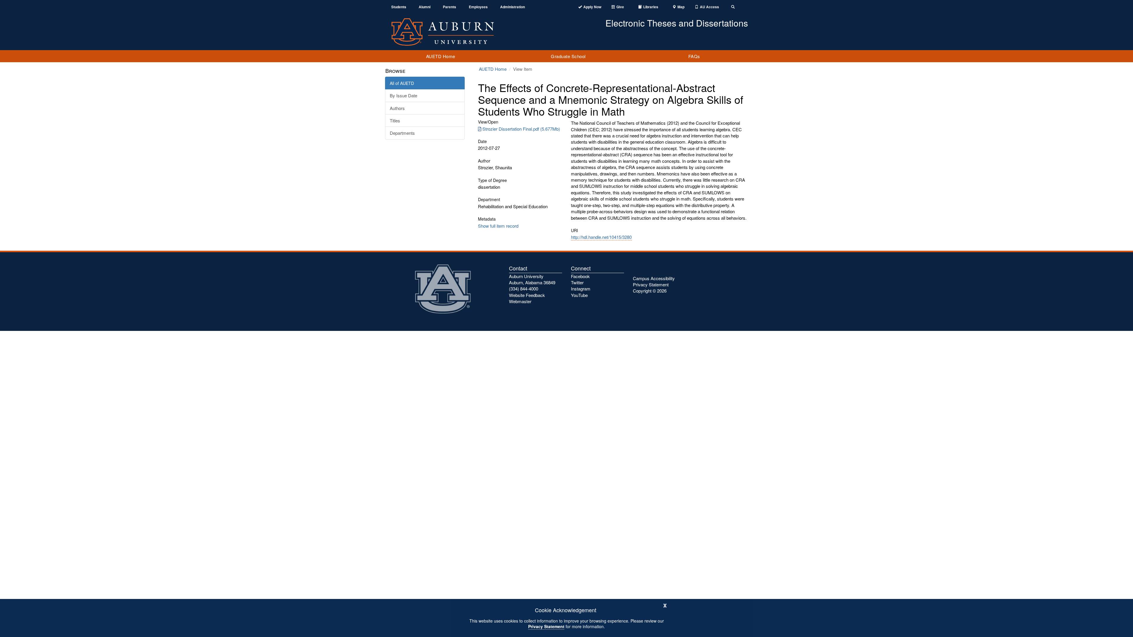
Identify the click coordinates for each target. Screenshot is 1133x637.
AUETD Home (440, 56)
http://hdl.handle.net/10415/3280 (601, 237)
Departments (402, 133)
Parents (449, 6)
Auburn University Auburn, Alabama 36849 (532, 279)
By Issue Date (403, 95)
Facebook (580, 276)
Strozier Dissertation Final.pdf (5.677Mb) (521, 129)
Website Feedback (527, 295)
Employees (478, 6)
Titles (395, 120)
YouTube (579, 295)
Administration (512, 6)
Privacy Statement (546, 626)
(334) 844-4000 (523, 288)
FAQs (694, 56)
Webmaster (520, 301)
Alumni (424, 6)
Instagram (580, 288)
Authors (397, 108)
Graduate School (568, 56)
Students (398, 6)
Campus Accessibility (654, 278)
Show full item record (498, 226)
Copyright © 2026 (650, 291)
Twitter (577, 282)
